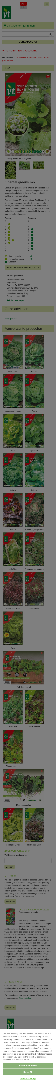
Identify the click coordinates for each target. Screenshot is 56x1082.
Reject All (27, 1072)
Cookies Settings (28, 1078)
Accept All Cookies (28, 1066)
